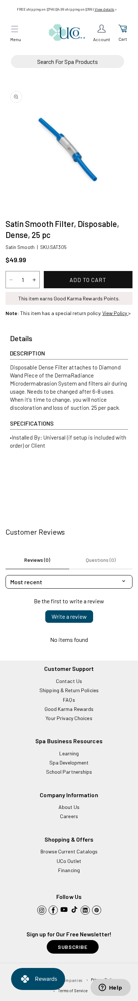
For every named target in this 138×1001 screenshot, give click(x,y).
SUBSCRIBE (72, 947)
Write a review (69, 616)
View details (104, 9)
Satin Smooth (20, 247)
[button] (15, 29)
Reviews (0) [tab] (37, 560)
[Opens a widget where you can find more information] (110, 988)
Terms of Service (73, 990)
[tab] (21, 338)
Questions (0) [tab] (101, 560)
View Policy (115, 313)
